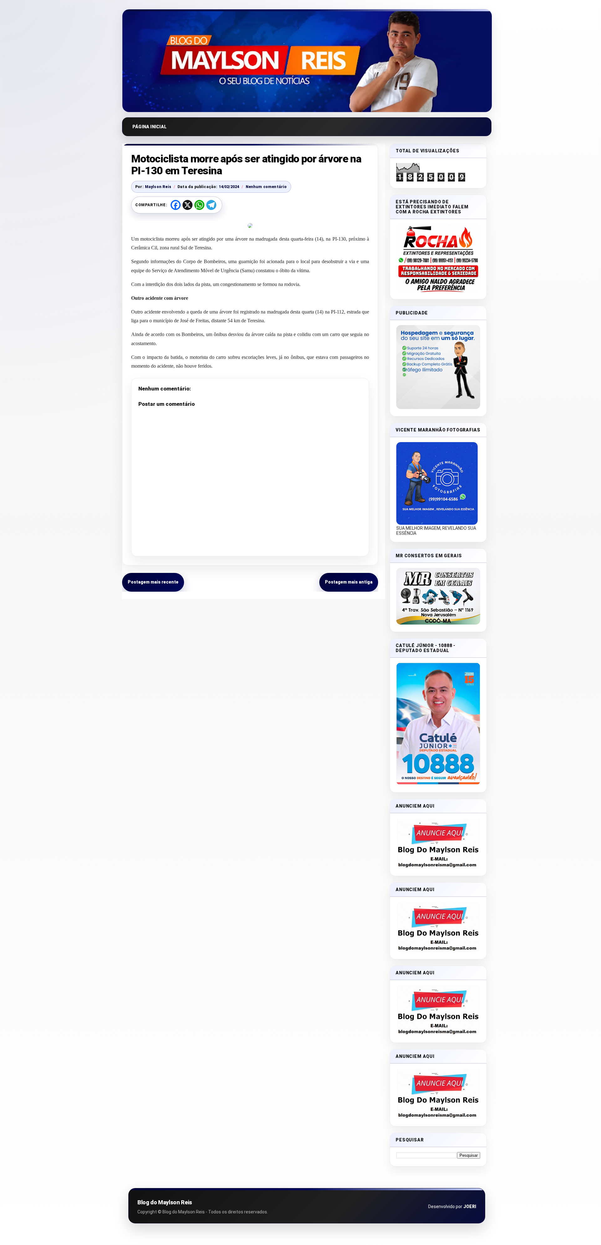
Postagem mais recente (153, 581)
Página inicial (149, 126)
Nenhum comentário (266, 187)
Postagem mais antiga (348, 581)
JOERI (469, 1206)
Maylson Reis (158, 187)
